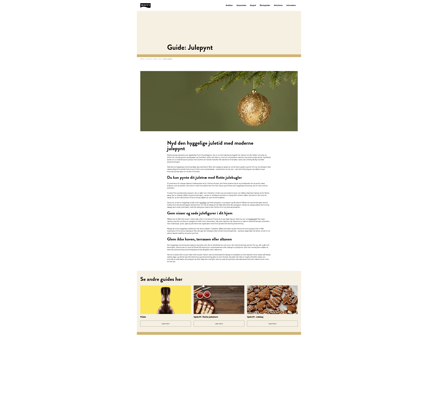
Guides (155, 59)
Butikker (229, 5)
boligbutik (253, 219)
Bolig (160, 59)
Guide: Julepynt (167, 59)
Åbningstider (265, 5)
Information (291, 5)
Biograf (253, 5)
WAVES (142, 59)
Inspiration (149, 59)
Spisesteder (241, 5)
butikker (203, 202)
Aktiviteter (278, 5)
